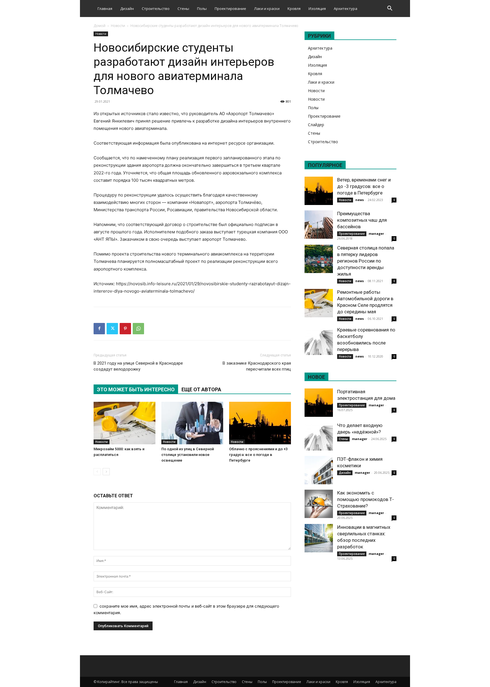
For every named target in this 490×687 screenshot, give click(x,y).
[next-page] (106, 471)
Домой (99, 25)
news (359, 200)
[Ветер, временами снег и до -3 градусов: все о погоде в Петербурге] (319, 191)
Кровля (294, 8)
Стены (183, 8)
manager (376, 233)
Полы (202, 8)
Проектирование (230, 8)
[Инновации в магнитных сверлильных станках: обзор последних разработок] (319, 538)
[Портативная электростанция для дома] (319, 402)
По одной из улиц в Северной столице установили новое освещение (187, 454)
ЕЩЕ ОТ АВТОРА (201, 389)
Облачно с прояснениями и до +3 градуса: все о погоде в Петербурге (258, 454)
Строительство (156, 8)
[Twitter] (112, 328)
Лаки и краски (267, 8)
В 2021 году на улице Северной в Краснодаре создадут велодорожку (138, 366)
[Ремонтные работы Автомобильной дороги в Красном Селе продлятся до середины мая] (319, 303)
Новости (118, 25)
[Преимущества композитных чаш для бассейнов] (319, 224)
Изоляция (317, 8)
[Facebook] (99, 328)
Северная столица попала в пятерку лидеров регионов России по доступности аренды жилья (365, 261)
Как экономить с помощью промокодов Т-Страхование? (365, 499)
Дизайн (127, 8)
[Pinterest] (125, 328)
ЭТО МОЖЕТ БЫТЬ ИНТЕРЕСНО (136, 389)
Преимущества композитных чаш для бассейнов (362, 220)
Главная (105, 8)
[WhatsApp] (138, 328)
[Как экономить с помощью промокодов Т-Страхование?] (319, 504)
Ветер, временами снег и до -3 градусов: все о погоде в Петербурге (364, 186)
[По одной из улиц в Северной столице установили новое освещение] (192, 423)
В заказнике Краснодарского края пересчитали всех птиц (257, 366)
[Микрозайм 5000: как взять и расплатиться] (124, 423)
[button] (389, 9)
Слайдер (316, 124)
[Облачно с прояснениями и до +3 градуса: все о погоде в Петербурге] (260, 423)
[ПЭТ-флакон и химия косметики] (319, 470)
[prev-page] (97, 471)
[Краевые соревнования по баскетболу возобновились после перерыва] (319, 341)
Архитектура (345, 8)
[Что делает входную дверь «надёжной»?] (319, 436)
